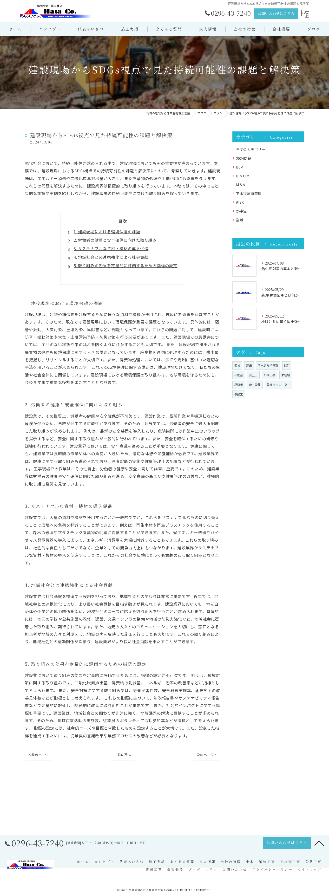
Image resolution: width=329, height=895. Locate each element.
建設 (249, 365)
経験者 (238, 385)
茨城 (237, 365)
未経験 (285, 375)
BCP (239, 166)
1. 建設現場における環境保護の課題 (107, 231)
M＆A (240, 184)
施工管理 (255, 385)
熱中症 (241, 211)
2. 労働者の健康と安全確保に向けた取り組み (115, 240)
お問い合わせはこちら (276, 13)
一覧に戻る (122, 754)
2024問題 (243, 158)
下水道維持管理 (249, 193)
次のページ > (207, 754)
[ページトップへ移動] (319, 843)
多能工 (238, 394)
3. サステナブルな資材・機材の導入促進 (111, 248)
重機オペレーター (278, 385)
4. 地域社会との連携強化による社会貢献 (111, 257)
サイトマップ (310, 869)
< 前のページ (38, 754)
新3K (240, 202)
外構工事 (270, 375)
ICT (286, 365)
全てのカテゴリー (250, 149)
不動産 (238, 375)
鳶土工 (253, 375)
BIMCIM (243, 175)
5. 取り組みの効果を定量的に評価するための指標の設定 (125, 265)
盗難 (239, 219)
